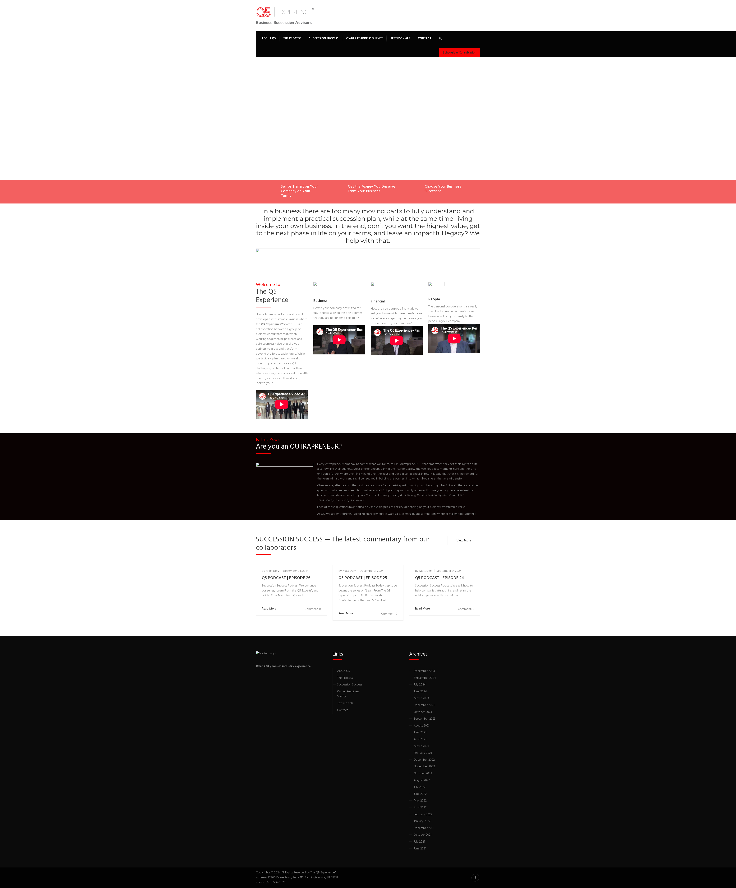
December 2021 (424, 828)
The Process (292, 38)
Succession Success (323, 38)
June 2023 (420, 732)
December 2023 (424, 705)
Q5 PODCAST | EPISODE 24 (439, 578)
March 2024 (421, 698)
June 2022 (420, 794)
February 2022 (423, 814)
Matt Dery (272, 570)
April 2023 (420, 739)
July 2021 (419, 841)
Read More (269, 608)
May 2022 (420, 800)
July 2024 (420, 684)
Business (320, 301)
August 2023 (422, 725)
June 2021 (420, 848)
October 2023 (423, 712)
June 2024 (420, 691)
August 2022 (422, 780)
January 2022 (422, 821)
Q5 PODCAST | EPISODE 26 (286, 578)
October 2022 (423, 773)
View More (464, 540)
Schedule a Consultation (459, 52)
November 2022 (424, 766)
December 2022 (424, 759)
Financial (378, 301)
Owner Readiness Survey (364, 38)
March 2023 (421, 746)
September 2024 (425, 677)
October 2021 (422, 834)
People (434, 299)
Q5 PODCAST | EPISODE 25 (362, 578)
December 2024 (424, 671)
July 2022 (420, 787)
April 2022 (420, 807)
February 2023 (423, 752)
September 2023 (424, 718)
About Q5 (269, 38)
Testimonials (400, 38)
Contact (424, 38)
